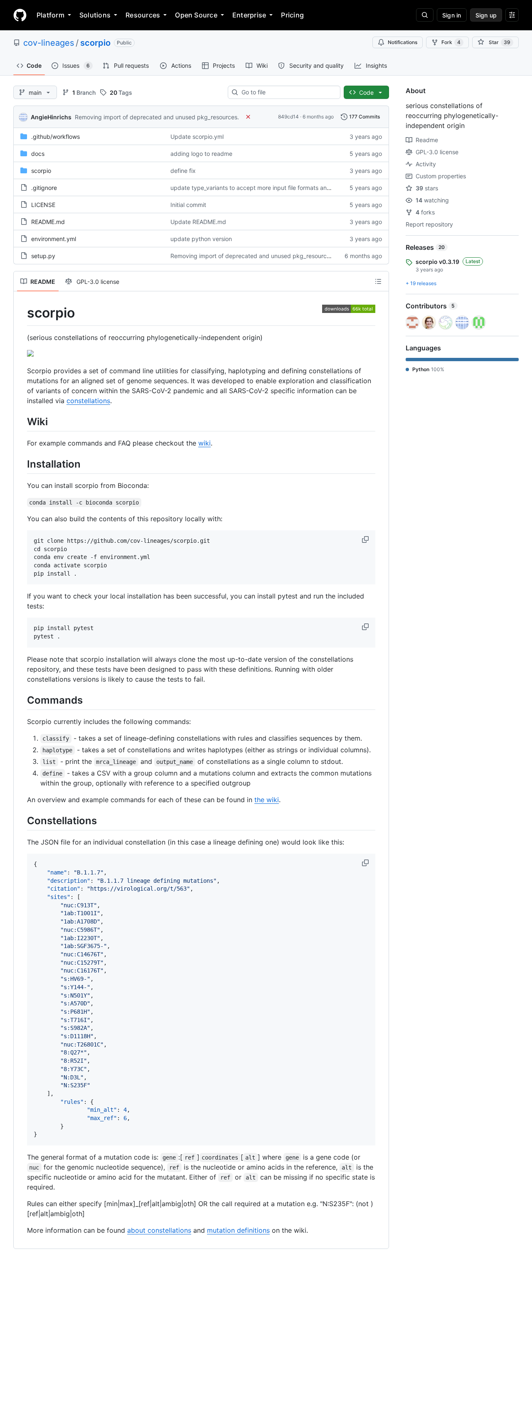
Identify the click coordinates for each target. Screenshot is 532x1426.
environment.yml (53, 238)
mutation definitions (238, 1230)
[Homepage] (20, 15)
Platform (50, 15)
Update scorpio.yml (197, 136)
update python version (201, 238)
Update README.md (198, 221)
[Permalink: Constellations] (21, 820)
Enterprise (249, 15)
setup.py (43, 255)
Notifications (402, 42)
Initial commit (188, 204)
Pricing (292, 15)
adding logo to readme (201, 153)
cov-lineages (48, 43)
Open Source (196, 15)
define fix (183, 170)
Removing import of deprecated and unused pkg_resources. (157, 117)
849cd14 (288, 116)
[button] (366, 539)
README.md (48, 221)
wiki (204, 443)
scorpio (95, 43)
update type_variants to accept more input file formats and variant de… (267, 187)
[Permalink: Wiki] (21, 421)
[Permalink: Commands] (21, 700)
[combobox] (287, 92)
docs (37, 153)
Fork (451, 42)
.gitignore (44, 187)
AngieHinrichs (51, 117)
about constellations (159, 1230)
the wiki (266, 800)
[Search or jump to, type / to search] (424, 15)
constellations (88, 401)
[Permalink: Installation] (21, 464)
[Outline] (378, 281)
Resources (143, 15)
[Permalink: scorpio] (21, 313)
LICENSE (43, 204)
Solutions (95, 15)
